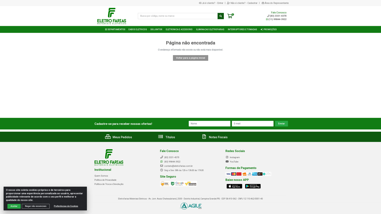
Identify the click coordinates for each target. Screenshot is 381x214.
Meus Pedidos (122, 137)
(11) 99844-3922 (277, 19)
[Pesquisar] (221, 16)
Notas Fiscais (218, 137)
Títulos (170, 137)
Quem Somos (101, 175)
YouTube (233, 161)
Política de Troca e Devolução (109, 184)
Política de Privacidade (105, 180)
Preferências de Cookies (66, 206)
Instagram (234, 157)
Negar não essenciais (35, 206)
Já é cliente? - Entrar (212, 3)
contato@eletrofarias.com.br (178, 166)
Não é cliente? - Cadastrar (244, 3)
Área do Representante (277, 3)
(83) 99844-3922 (172, 161)
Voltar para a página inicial (190, 57)
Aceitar (14, 206)
